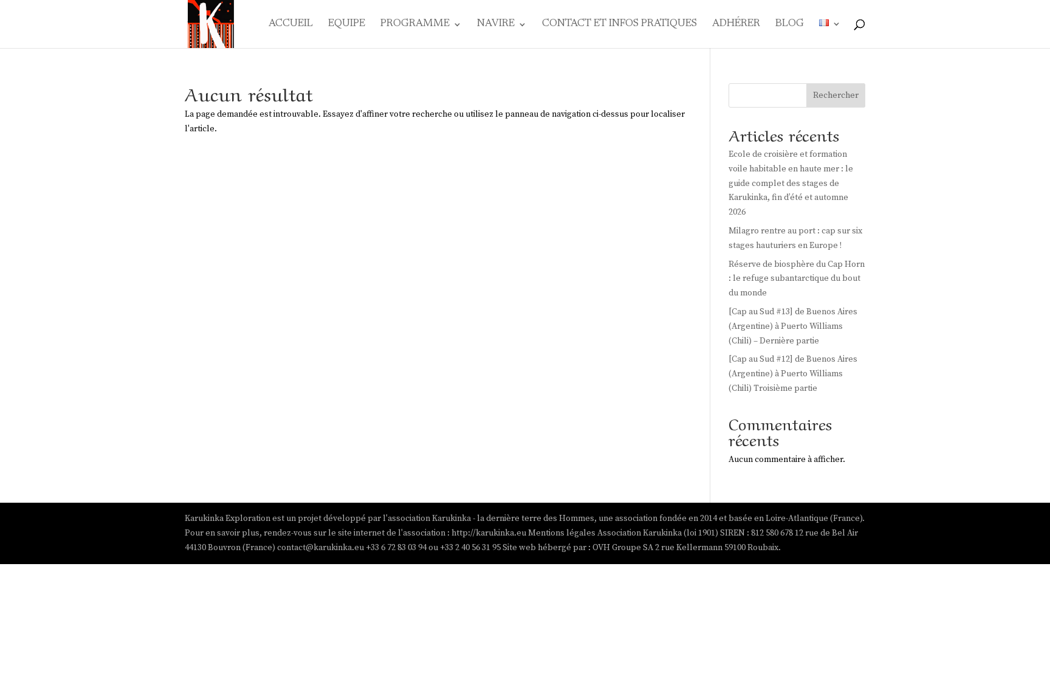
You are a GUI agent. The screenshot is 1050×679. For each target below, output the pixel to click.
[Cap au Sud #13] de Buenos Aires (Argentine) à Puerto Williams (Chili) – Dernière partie (793, 326)
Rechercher (836, 95)
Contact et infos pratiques (619, 24)
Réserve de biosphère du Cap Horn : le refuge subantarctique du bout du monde (797, 279)
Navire (496, 24)
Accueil (291, 24)
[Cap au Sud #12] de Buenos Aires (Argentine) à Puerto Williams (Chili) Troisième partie (793, 374)
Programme (415, 24)
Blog (789, 24)
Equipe (346, 24)
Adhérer (736, 24)
